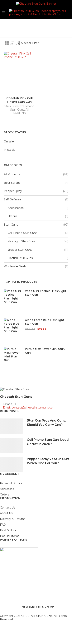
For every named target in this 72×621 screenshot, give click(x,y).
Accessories (15, 208)
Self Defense (12, 199)
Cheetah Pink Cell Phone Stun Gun (19, 99)
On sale (9, 141)
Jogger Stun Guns (20, 249)
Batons (12, 216)
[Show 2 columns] (7, 43)
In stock (9, 149)
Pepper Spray (13, 191)
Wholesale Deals (15, 266)
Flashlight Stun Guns (21, 241)
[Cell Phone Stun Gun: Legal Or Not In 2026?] (11, 445)
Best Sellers (12, 182)
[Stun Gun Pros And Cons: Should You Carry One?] (11, 426)
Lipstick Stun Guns (20, 258)
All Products (21, 111)
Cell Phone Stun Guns (22, 107)
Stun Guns (11, 106)
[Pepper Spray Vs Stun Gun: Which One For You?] (11, 464)
